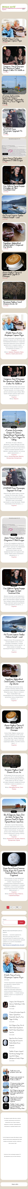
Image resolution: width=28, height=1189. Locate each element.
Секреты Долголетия (16, 353)
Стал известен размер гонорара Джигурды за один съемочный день (13, 188)
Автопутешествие (13, 456)
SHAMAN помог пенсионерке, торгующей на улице (12, 131)
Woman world (8, 7)
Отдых (5, 34)
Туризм (18, 840)
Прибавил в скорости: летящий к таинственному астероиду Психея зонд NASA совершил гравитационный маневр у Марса (17, 1106)
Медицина (17, 352)
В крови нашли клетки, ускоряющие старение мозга (12, 39)
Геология (11, 893)
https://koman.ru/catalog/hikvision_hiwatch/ (13, 945)
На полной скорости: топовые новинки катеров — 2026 (12, 216)
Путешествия (17, 458)
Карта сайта (15, 1184)
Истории (17, 838)
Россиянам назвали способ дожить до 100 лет (12, 303)
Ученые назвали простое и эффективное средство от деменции (12, 274)
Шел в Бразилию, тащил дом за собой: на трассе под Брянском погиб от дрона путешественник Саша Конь (14, 818)
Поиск (4, 919)
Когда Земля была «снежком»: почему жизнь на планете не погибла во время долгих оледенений (14, 872)
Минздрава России (14, 787)
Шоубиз (6, 124)
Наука (21, 352)
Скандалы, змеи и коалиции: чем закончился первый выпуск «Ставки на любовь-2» (13, 68)
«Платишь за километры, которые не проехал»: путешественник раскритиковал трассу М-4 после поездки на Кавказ (13, 99)
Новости (8, 353)
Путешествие (10, 458)
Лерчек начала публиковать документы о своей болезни (12, 159)
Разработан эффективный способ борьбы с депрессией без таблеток (13, 245)
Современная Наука (14, 895)
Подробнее (14, 350)
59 (17, 907)
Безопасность (10, 838)
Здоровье (6, 238)
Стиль (5, 211)
